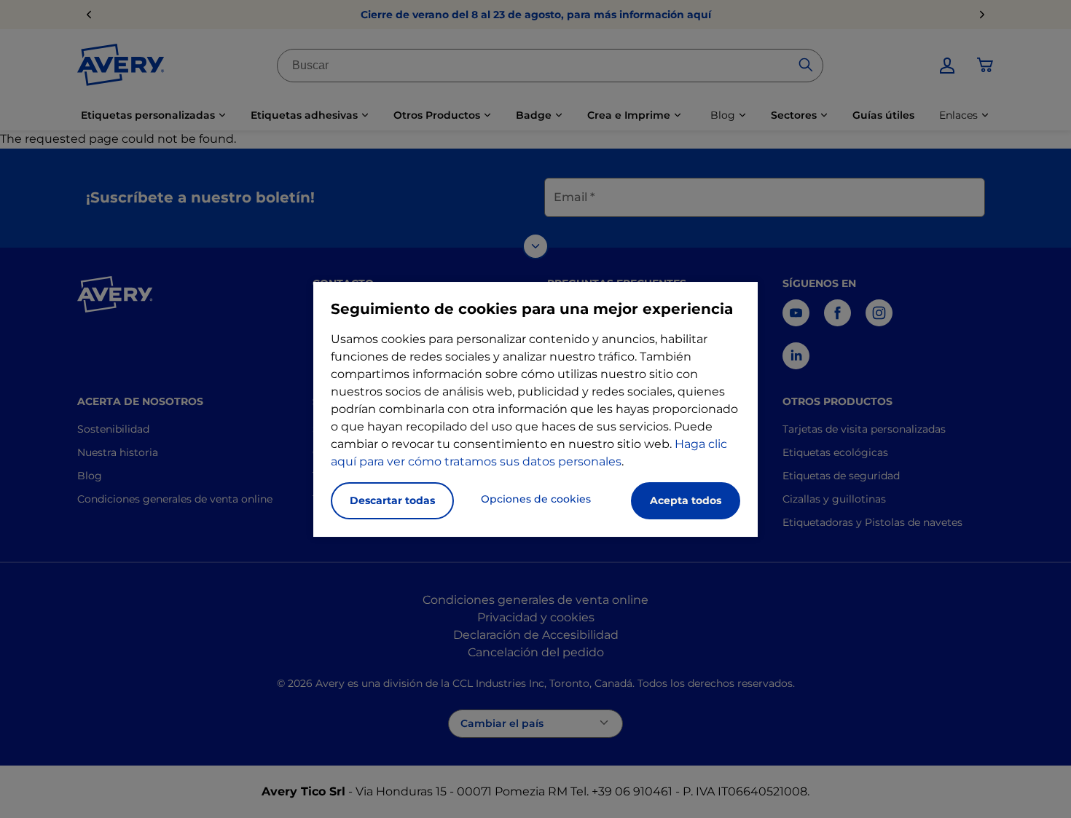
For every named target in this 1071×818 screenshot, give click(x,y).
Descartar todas (392, 500)
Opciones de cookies (536, 499)
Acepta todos (685, 500)
